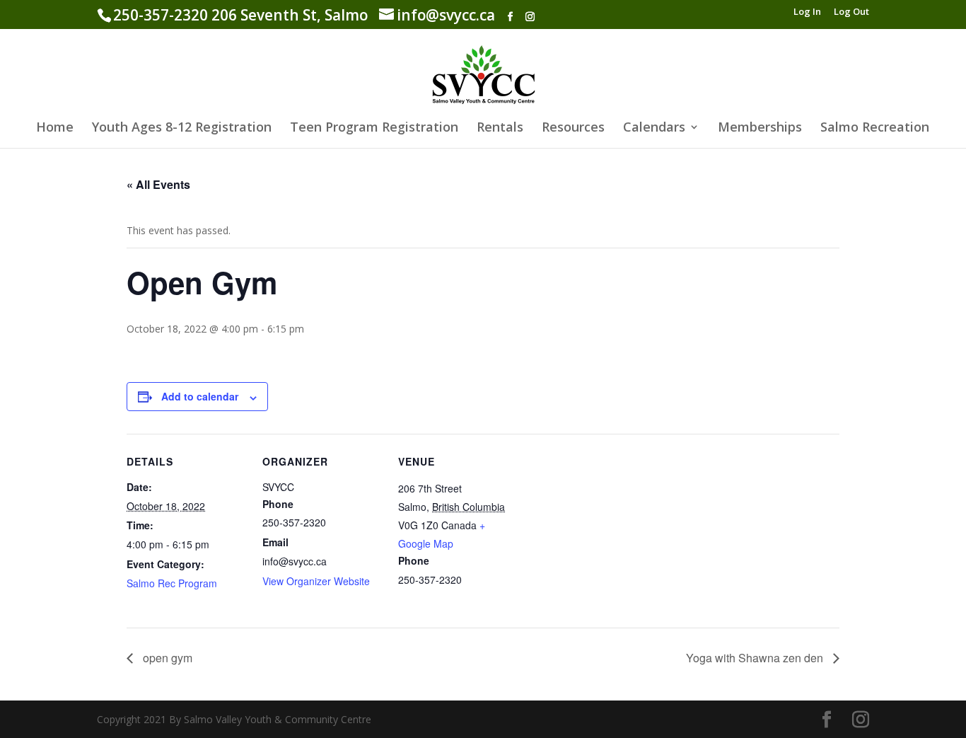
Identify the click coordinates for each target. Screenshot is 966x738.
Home (55, 128)
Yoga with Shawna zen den (756, 658)
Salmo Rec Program (172, 583)
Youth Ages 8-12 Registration (182, 128)
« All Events (158, 184)
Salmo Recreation (874, 128)
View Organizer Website (316, 581)
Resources (573, 128)
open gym (166, 658)
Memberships (760, 128)
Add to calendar (199, 396)
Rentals (500, 128)
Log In (807, 12)
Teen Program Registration (374, 128)
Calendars (654, 128)
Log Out (851, 12)
